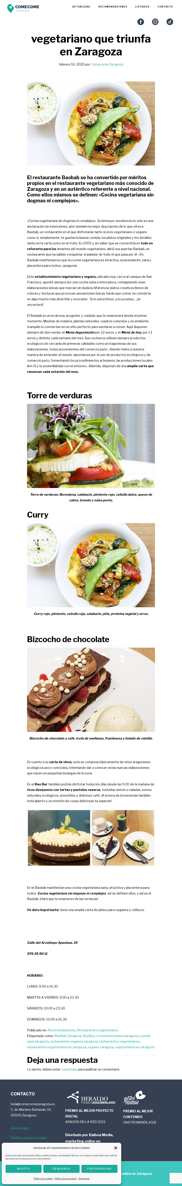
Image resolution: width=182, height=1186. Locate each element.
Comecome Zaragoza (23, 9)
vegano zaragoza (101, 1047)
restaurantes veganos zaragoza (74, 1041)
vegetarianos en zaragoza (134, 1047)
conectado (69, 1069)
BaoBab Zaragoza (68, 1036)
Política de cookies (43, 1178)
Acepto (23, 1168)
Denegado (61, 1168)
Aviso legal (83, 1178)
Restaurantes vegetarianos (97, 1030)
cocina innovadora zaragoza (117, 1036)
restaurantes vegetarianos (119, 1041)
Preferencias (99, 1168)
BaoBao (89, 1036)
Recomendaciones (62, 1030)
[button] (115, 1148)
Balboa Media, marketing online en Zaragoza (89, 1141)
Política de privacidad (65, 1178)
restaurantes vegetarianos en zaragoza (56, 1047)
